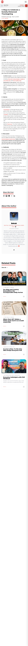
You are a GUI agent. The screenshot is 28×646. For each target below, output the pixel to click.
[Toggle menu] (25, 2)
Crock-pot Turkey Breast (13, 79)
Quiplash (6, 114)
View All (4, 267)
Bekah (14, 223)
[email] (4, 196)
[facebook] (9, 196)
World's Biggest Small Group (8, 139)
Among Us (9, 124)
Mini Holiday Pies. (17, 80)
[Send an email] (14, 250)
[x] (12, 196)
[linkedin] (14, 196)
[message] (6, 196)
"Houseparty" (6, 109)
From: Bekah (5, 18)
